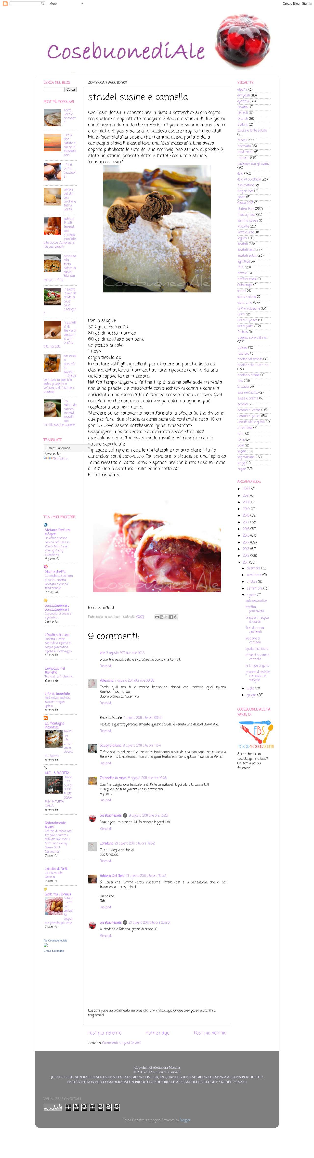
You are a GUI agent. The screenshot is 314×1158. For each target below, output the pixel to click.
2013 (246, 549)
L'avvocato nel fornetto (55, 670)
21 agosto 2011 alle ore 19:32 (135, 843)
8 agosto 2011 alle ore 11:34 (142, 745)
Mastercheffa (55, 572)
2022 (247, 489)
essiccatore (245, 185)
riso (240, 381)
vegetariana (246, 457)
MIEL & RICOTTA (57, 773)
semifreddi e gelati (251, 422)
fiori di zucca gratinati (255, 630)
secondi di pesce (248, 416)
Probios (242, 332)
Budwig (242, 124)
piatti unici (244, 302)
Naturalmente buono (55, 825)
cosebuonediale (110, 815)
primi (241, 314)
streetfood (244, 428)
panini (241, 291)
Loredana (106, 843)
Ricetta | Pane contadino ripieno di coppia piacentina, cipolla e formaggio (58, 645)
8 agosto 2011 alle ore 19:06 (147, 778)
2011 (246, 562)
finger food (245, 191)
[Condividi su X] (166, 617)
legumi (242, 238)
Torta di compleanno (59, 676)
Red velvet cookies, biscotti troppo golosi (57, 702)
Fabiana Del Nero (112, 876)
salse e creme (247, 398)
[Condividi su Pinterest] (175, 617)
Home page (157, 1033)
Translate (60, 459)
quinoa (242, 347)
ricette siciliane (248, 375)
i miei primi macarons (70, 170)
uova (240, 445)
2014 (246, 542)
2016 (246, 529)
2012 (246, 555)
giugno (252, 695)
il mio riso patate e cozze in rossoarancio (70, 145)
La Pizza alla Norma (54, 875)
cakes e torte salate (252, 130)
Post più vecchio (210, 1033)
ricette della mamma (252, 365)
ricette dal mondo (249, 359)
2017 (246, 522)
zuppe (241, 469)
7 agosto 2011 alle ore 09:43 (143, 718)
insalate (243, 226)
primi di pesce (247, 320)
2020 (247, 502)
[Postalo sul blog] (161, 617)
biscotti (242, 113)
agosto (252, 595)
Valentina (106, 680)
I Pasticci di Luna (57, 635)
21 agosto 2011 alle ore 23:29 (149, 922)
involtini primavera (255, 609)
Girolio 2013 (245, 203)
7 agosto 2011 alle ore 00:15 (125, 653)
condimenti (245, 152)
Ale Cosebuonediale (55, 940)
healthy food (246, 214)
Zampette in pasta (113, 778)
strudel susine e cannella (257, 657)
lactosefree (245, 232)
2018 (246, 515)
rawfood (243, 353)
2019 (247, 509)
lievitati (242, 244)
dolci (240, 173)
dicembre (254, 568)
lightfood (243, 261)
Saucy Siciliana (110, 745)
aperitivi (243, 101)
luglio (251, 688)
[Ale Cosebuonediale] (46, 946)
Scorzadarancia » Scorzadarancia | (57, 607)
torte (241, 439)
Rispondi (106, 666)
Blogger (185, 1120)
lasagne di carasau (253, 640)
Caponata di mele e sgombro (58, 615)
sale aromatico (248, 392)
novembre (254, 575)
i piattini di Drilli (56, 869)
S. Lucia (243, 386)
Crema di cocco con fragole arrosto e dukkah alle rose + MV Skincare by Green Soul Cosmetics (58, 841)
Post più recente (104, 1033)
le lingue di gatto (257, 665)
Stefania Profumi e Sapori (57, 532)
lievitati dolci (246, 250)
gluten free (245, 209)
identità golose (247, 220)
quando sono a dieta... (252, 337)
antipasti (243, 95)
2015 (246, 535)
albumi (242, 89)
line (102, 653)
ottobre (252, 581)
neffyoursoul (247, 279)
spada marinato (257, 648)
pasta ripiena (246, 297)
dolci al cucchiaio (249, 179)
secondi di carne (249, 410)
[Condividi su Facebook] (171, 617)
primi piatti (245, 326)
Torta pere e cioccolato (70, 116)
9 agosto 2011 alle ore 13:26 (148, 815)
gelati (241, 197)
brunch (242, 118)
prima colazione (248, 308)
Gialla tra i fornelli (58, 894)
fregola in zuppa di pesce (257, 619)
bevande (243, 107)
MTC (240, 267)
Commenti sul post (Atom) (121, 1043)
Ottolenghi (244, 285)
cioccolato (244, 146)
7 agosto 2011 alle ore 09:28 (134, 680)
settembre (255, 588)
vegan (241, 451)
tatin (240, 433)
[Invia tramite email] (157, 617)
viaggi (241, 463)
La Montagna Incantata (54, 725)
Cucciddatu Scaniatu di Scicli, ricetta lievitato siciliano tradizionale (59, 582)
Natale (242, 273)
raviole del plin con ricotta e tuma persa (70, 199)
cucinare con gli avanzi (253, 164)
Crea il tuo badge (54, 950)
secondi (242, 404)
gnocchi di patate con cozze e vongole (258, 676)
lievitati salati (247, 255)
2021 (246, 495)
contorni (243, 158)
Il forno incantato (57, 694)
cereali (242, 140)
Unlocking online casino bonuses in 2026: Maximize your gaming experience (57, 546)
